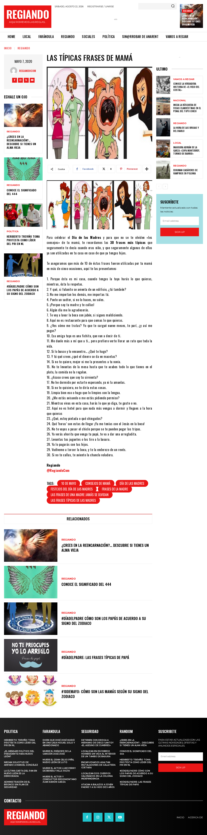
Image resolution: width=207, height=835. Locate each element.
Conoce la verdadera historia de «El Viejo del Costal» (186, 87)
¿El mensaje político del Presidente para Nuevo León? (19, 754)
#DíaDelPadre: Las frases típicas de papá (95, 657)
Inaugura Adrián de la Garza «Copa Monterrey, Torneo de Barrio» (186, 150)
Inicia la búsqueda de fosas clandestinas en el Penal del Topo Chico (187, 108)
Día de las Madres (132, 483)
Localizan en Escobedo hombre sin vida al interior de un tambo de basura (98, 754)
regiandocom (27, 71)
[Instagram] (20, 80)
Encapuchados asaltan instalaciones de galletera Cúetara (98, 765)
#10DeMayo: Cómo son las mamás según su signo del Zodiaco (104, 694)
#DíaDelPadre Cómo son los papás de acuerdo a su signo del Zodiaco (23, 290)
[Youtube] (32, 80)
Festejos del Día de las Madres (72, 489)
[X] (26, 80)
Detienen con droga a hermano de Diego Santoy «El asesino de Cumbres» (97, 743)
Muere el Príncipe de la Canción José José (57, 752)
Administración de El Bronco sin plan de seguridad (17, 785)
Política (12, 231)
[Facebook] (14, 80)
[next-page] (165, 186)
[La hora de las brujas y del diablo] (163, 127)
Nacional (179, 100)
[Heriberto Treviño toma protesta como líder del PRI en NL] (23, 215)
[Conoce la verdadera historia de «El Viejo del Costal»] (163, 85)
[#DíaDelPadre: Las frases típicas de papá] (30, 655)
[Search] (173, 6)
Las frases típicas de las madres (73, 500)
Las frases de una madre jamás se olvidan (80, 494)
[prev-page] (158, 186)
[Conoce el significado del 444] (23, 168)
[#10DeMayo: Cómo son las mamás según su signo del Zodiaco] (30, 692)
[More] (147, 169)
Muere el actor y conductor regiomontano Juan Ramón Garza (60, 779)
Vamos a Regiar (183, 79)
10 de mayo (68, 483)
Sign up (180, 231)
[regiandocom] (14, 70)
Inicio (8, 48)
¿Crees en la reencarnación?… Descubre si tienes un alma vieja (191, 20)
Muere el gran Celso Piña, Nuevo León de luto (58, 761)
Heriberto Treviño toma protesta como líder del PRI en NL (23, 240)
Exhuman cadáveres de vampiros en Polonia (185, 171)
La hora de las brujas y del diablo (186, 129)
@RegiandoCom (58, 470)
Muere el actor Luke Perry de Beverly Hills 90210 (59, 769)
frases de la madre (115, 489)
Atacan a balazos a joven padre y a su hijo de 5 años (98, 786)
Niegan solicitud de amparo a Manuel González (21, 763)
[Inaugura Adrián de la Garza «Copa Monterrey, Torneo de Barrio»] (163, 148)
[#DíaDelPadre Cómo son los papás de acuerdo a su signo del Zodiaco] (23, 264)
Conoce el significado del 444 (21, 192)
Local (177, 143)
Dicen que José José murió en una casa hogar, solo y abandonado (59, 743)
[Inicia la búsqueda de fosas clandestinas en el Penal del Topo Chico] (163, 106)
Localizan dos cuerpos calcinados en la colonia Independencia (97, 776)
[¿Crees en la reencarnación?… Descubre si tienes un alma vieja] (23, 115)
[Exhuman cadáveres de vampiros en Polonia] (163, 170)
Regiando (187, 10)
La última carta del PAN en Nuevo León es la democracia (20, 773)
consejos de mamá (97, 483)
